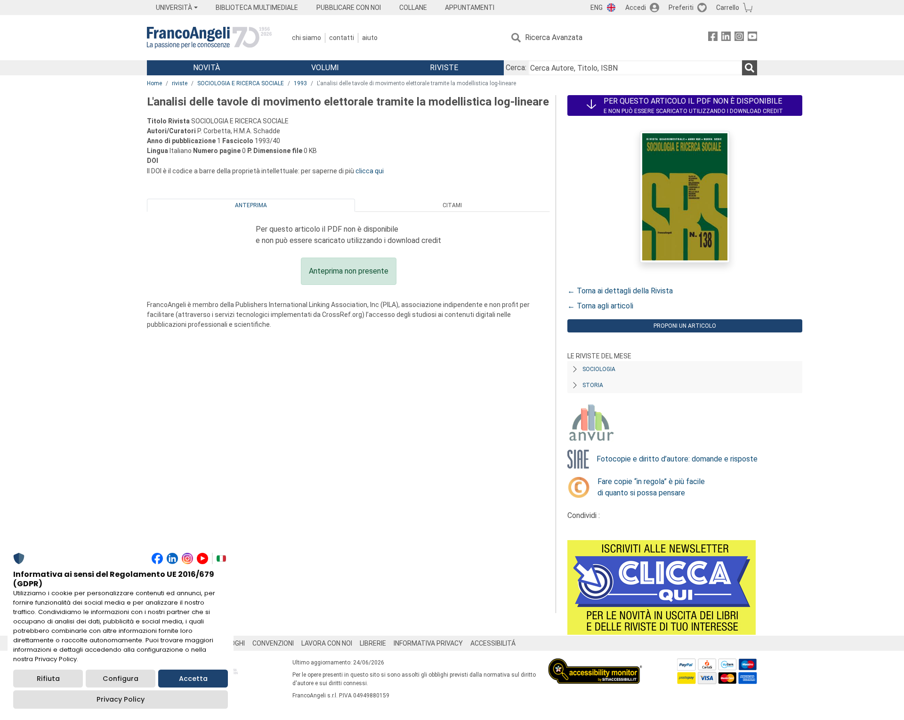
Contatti (341, 37)
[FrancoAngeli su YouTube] (752, 38)
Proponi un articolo (685, 326)
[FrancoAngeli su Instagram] (739, 38)
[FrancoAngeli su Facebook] (713, 38)
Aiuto (370, 37)
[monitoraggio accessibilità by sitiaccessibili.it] (595, 663)
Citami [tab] (452, 205)
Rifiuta (48, 678)
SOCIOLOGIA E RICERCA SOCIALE (240, 83)
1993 (300, 83)
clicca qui (369, 171)
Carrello (727, 7)
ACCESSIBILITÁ (493, 643)
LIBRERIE (373, 643)
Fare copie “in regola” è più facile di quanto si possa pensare (651, 487)
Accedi (635, 7)
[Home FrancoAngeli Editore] (209, 38)
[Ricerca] (749, 67)
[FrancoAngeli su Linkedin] (726, 38)
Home (154, 83)
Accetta (193, 678)
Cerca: (516, 67)
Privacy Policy (121, 699)
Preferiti (681, 7)
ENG (596, 7)
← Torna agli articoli (600, 305)
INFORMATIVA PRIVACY (428, 643)
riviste (179, 83)
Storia (592, 385)
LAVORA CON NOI (326, 643)
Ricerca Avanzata (553, 37)
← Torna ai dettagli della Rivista (620, 290)
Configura (120, 678)
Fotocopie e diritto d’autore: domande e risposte (677, 458)
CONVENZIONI (273, 643)
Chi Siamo (306, 37)
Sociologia (598, 369)
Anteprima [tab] (251, 205)
